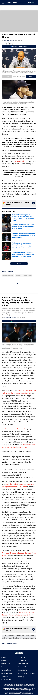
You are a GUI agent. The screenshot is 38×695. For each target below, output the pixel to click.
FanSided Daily (23, 664)
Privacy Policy (23, 667)
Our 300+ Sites (23, 660)
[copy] (12, 43)
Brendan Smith (9, 40)
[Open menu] (3, 3)
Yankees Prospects (27, 275)
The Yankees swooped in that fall (13, 429)
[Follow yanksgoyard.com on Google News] (33, 203)
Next (31, 76)
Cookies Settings (7, 680)
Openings (21, 657)
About (3, 657)
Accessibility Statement (26, 673)
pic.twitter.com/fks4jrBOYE (11, 475)
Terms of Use (6, 670)
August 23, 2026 (29, 477)
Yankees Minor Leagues (7, 275)
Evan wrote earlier (19, 161)
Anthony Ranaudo (10, 318)
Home (3, 283)
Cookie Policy (22, 670)
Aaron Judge (18, 275)
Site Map (21, 676)
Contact (4, 660)
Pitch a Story (5, 667)
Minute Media (10, 684)
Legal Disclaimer (7, 673)
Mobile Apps (5, 664)
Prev (7, 76)
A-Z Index (4, 676)
